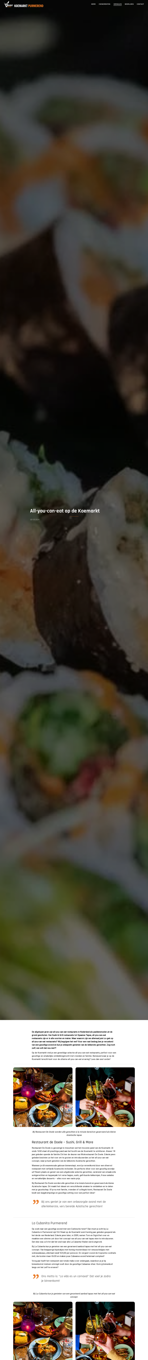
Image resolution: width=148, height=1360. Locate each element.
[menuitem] (94, 4)
